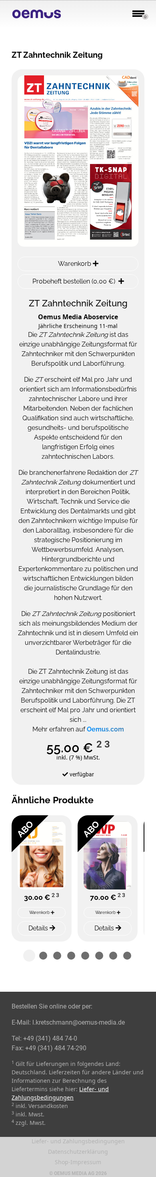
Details (39, 928)
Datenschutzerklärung (78, 1151)
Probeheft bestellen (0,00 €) (73, 281)
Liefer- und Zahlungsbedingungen (78, 1141)
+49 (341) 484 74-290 (55, 1048)
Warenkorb (75, 263)
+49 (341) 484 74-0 (50, 1038)
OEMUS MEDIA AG (74, 1173)
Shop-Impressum (78, 1162)
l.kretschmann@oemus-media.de (78, 1022)
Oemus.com (105, 729)
